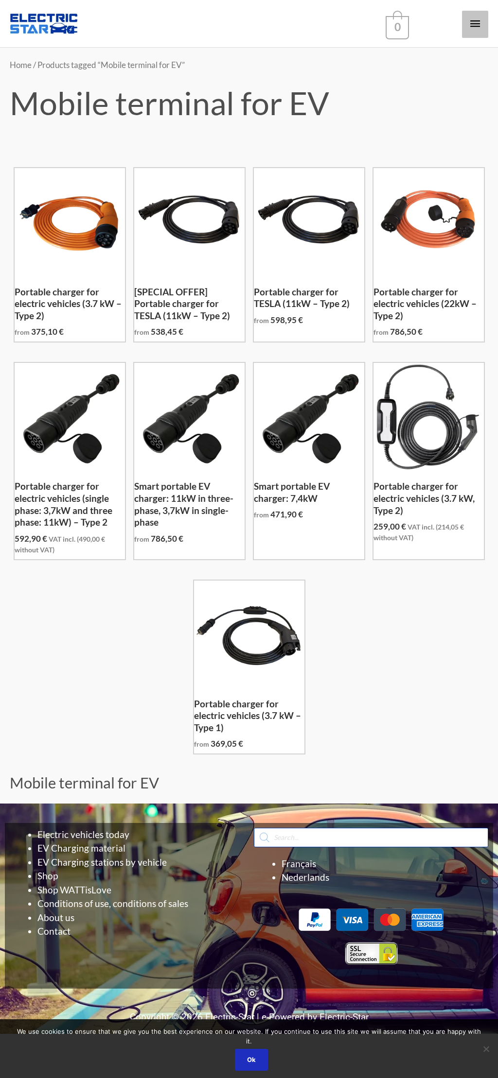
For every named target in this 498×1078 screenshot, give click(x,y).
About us (55, 917)
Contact (54, 931)
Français (299, 863)
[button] (249, 979)
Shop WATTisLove (74, 889)
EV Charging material (81, 848)
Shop (47, 875)
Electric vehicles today (83, 834)
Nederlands (305, 877)
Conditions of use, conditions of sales (112, 903)
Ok (251, 1059)
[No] (486, 1049)
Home (21, 65)
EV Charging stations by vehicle (102, 862)
